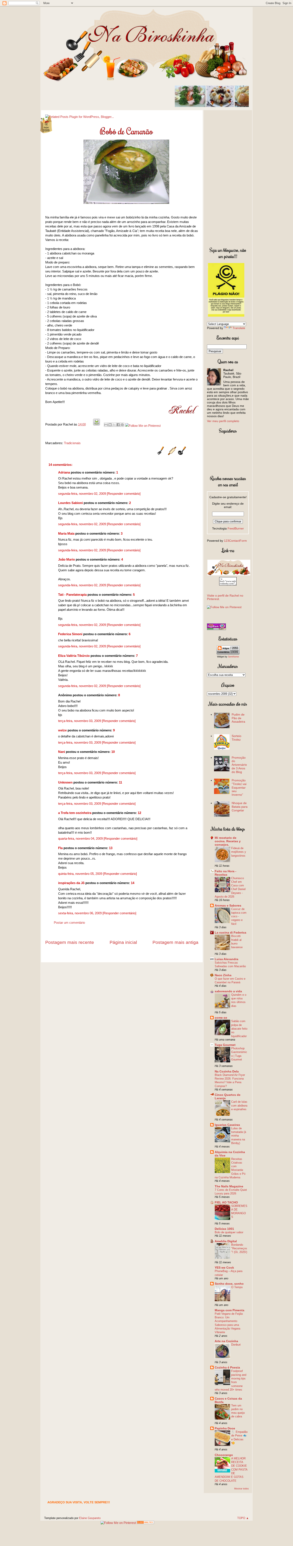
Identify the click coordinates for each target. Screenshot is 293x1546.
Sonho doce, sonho (229, 1283)
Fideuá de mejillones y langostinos (238, 852)
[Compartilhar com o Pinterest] (122, 425)
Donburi (236, 1344)
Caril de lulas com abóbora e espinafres (239, 1105)
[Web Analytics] (145, 1523)
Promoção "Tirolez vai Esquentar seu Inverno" (239, 787)
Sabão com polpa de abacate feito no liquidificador (239, 1029)
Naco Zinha (223, 975)
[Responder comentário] (123, 493)
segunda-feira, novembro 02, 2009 (82, 493)
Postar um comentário (69, 922)
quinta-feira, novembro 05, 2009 (80, 873)
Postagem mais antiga (175, 942)
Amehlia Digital (226, 1241)
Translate (239, 328)
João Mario (66, 559)
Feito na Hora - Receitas (225, 872)
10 (113, 751)
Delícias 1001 (224, 1228)
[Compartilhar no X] (114, 425)
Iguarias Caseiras (227, 1124)
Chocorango (224, 1455)
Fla (60, 848)
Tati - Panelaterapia (72, 594)
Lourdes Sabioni (70, 503)
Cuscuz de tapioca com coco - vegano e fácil (238, 916)
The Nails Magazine (229, 1186)
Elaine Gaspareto (90, 1518)
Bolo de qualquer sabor (229, 1232)
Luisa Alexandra (226, 959)
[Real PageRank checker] (216, 629)
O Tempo (237, 1287)
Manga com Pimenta (229, 1310)
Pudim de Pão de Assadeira (238, 718)
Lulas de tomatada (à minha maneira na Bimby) (238, 1136)
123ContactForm (235, 540)
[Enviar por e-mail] (106, 425)
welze (62, 730)
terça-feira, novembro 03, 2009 (80, 721)
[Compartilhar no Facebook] (118, 425)
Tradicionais (72, 443)
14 (132, 883)
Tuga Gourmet (225, 1045)
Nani (61, 751)
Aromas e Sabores (228, 905)
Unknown (65, 782)
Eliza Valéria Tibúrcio (74, 655)
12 (139, 813)
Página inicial (123, 942)
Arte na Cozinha (226, 1341)
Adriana (64, 472)
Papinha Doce (225, 1428)
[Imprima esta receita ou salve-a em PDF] (96, 424)
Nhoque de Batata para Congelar (240, 806)
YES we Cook (224, 1267)
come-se (221, 1017)
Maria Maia (66, 533)
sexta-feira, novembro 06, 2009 (80, 913)
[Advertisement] (228, 177)
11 (120, 782)
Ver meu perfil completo (223, 421)
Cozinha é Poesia (227, 1367)
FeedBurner (236, 528)
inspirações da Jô (71, 883)
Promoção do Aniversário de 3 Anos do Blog (239, 765)
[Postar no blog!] (110, 425)
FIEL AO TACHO (226, 1202)
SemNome (233, 656)
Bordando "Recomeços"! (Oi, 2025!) (239, 1248)
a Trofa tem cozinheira (74, 813)
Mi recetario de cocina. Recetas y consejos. (228, 841)
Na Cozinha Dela (227, 1071)
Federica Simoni (70, 634)
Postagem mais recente (69, 942)
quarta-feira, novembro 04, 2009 (81, 838)
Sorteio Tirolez (236, 737)
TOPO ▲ (243, 1518)
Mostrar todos (241, 1488)
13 (110, 848)
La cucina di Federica (230, 932)
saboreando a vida (228, 991)
